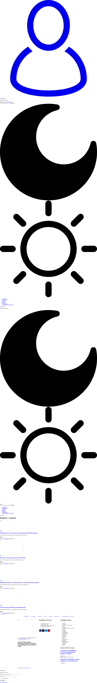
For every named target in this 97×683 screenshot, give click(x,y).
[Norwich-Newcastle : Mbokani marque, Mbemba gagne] (11, 604)
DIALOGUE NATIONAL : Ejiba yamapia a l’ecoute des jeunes (69, 660)
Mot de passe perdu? (3, 682)
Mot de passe (2, 676)
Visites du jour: (44, 623)
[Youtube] (48, 630)
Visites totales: (43, 626)
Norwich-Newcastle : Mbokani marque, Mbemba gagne (13, 607)
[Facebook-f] (40, 630)
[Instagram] (43, 630)
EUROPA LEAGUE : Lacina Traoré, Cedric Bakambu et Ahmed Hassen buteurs (18, 533)
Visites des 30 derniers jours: (46, 625)
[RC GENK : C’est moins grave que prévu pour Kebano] (12, 554)
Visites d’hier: (43, 624)
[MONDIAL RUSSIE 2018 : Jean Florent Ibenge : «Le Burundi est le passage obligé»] (9, 579)
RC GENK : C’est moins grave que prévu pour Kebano (13, 557)
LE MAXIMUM (6, 538)
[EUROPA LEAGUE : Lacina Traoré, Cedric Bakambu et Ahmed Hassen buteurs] (8, 529)
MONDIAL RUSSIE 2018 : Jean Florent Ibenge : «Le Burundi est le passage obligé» (19, 582)
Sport (1, 530)
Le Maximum (2, 98)
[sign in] (48, 96)
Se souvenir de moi (4, 678)
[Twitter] (46, 630)
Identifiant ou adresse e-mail (5, 674)
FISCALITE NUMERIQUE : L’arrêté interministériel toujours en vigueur (68, 652)
